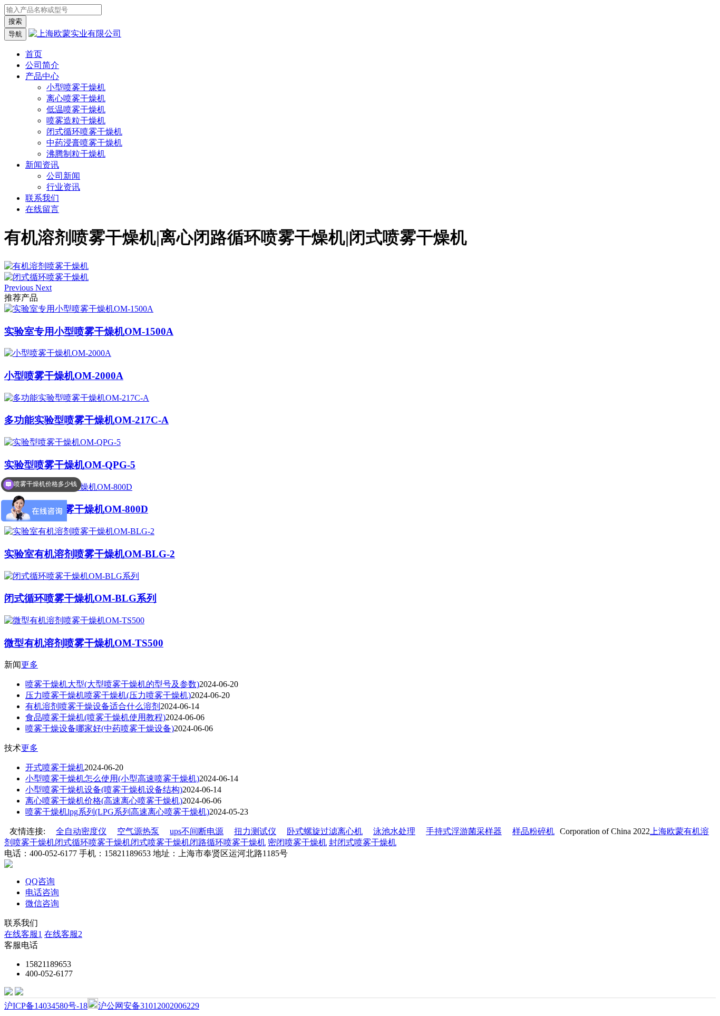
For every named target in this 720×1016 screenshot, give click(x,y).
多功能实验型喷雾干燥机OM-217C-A (86, 419)
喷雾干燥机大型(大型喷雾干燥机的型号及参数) (112, 684)
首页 (33, 54)
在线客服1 (23, 934)
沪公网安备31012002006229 (148, 1005)
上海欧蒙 (667, 831)
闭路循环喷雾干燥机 (228, 842)
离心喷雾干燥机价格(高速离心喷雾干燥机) (103, 800)
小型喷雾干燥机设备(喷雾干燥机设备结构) (103, 789)
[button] (19, 287)
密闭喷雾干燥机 (297, 842)
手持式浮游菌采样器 (464, 831)
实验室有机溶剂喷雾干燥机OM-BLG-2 (89, 553)
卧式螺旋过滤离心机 (325, 831)
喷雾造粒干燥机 (75, 120)
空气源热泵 (138, 831)
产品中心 (42, 76)
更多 (29, 664)
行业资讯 (63, 186)
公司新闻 (63, 175)
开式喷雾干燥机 (54, 767)
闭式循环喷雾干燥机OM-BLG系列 (80, 598)
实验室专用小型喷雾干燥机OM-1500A (88, 331)
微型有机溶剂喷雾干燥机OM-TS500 (83, 643)
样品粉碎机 (533, 831)
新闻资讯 (42, 164)
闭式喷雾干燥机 (160, 842)
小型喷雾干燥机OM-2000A (63, 375)
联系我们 (42, 197)
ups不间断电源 (196, 831)
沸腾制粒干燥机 (75, 153)
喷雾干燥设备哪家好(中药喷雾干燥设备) (99, 728)
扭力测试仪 (255, 831)
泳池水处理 (394, 831)
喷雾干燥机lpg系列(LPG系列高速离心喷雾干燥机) (117, 811)
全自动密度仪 (81, 831)
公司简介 (42, 65)
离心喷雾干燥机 (75, 98)
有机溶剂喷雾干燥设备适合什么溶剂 (92, 706)
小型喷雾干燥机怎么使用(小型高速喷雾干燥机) (112, 778)
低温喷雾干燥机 (75, 109)
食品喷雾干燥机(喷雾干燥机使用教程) (95, 717)
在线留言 (42, 209)
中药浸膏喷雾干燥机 (84, 142)
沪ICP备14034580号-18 (45, 1005)
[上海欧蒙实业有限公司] (74, 33)
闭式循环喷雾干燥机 (84, 131)
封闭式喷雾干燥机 (362, 842)
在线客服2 (63, 934)
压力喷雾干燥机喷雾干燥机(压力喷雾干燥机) (108, 695)
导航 (15, 34)
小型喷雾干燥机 (75, 87)
